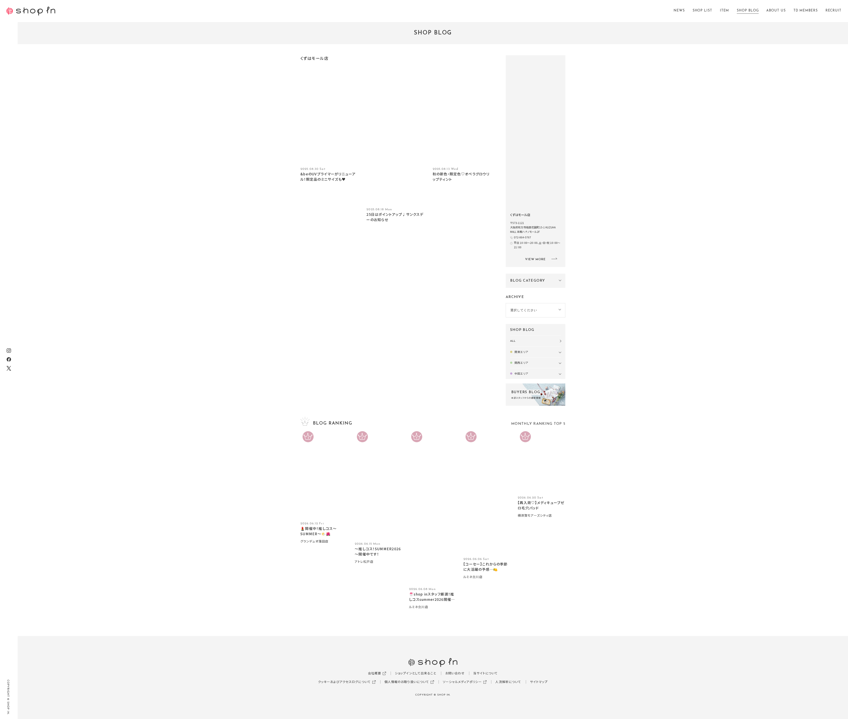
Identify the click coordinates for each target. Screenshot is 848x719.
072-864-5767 (522, 237)
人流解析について (508, 681)
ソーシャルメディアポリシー (462, 681)
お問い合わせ (455, 673)
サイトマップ (539, 681)
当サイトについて (485, 673)
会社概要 (374, 673)
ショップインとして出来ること (415, 673)
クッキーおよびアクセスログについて (344, 681)
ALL (513, 341)
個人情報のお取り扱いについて (406, 681)
